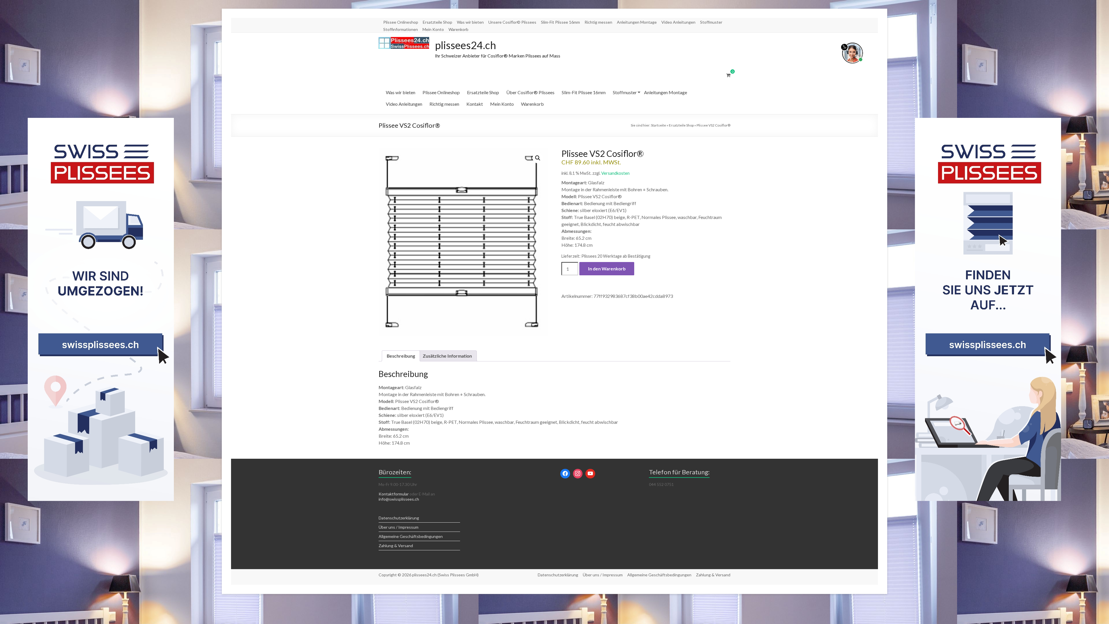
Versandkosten (615, 173)
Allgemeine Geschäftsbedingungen (411, 536)
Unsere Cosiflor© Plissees (512, 22)
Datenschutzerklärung (399, 517)
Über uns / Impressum (398, 527)
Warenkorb (458, 29)
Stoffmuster (711, 22)
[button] (538, 158)
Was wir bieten (470, 22)
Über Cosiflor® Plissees (530, 92)
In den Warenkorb (607, 268)
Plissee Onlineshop (400, 22)
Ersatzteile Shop (437, 22)
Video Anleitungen (678, 22)
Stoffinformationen (400, 29)
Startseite (658, 125)
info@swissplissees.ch (399, 499)
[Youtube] (590, 473)
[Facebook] (565, 473)
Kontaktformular (394, 493)
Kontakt (474, 104)
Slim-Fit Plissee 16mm (560, 22)
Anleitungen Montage (637, 22)
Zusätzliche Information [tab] (447, 356)
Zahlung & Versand (396, 545)
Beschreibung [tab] (401, 356)
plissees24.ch (465, 45)
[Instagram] (578, 473)
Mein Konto (433, 29)
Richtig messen (598, 22)
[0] (728, 75)
